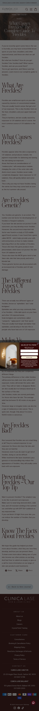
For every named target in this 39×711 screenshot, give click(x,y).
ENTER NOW (29, 357)
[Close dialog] (37, 343)
